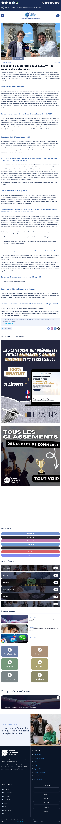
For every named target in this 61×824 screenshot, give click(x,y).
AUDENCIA (7, 58)
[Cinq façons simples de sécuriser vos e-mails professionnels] (14, 638)
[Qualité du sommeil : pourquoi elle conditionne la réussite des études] (14, 628)
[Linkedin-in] (51, 3)
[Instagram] (48, 3)
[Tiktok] (56, 3)
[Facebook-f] (43, 3)
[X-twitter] (46, 3)
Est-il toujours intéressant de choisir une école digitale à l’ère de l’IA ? (26, 7)
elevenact (58, 821)
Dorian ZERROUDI (6, 62)
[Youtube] (53, 3)
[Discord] (58, 3)
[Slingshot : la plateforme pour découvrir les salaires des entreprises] (48, 328)
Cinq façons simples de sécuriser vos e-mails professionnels (44, 639)
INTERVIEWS (18, 58)
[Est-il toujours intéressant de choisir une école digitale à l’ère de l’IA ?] (14, 619)
